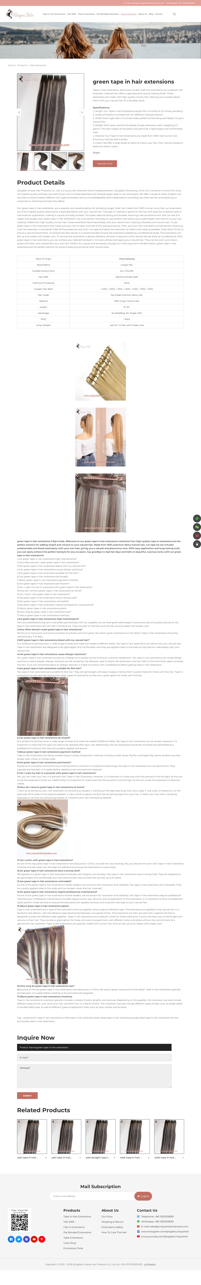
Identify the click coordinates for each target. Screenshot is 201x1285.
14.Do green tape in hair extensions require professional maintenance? (55, 604)
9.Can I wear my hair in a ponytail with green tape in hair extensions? (55, 587)
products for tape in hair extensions (42, 1017)
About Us (142, 14)
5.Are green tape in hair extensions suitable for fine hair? (48, 572)
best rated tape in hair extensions (113, 1017)
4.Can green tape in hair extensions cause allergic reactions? (50, 569)
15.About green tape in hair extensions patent (42, 608)
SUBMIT (145, 1196)
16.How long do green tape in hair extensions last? (44, 611)
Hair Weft (71, 14)
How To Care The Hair (114, 1232)
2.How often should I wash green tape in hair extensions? (48, 562)
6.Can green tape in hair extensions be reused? (42, 576)
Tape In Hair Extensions (54, 14)
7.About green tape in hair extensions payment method (47, 580)
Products (22, 65)
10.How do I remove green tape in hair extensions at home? (49, 590)
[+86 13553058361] (197, 518)
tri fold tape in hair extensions (78, 1017)
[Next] (82, 112)
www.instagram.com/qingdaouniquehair (165, 1231)
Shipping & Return (112, 1221)
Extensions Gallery (112, 1227)
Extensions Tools (73, 1248)
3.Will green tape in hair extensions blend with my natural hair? (51, 565)
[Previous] (19, 112)
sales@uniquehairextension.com (147, 3)
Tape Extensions (128, 14)
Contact (158, 14)
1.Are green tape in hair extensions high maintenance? (47, 558)
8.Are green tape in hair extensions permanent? (43, 583)
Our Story (107, 1216)
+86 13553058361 (186, 3)
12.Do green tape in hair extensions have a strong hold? (47, 597)
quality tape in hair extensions (38, 1021)
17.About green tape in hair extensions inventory (43, 615)
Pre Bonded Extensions (108, 14)
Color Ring (69, 1242)
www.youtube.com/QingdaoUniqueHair (164, 1236)
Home (11, 65)
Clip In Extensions (86, 14)
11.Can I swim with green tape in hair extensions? (43, 594)
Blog (151, 14)
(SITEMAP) (150, 1264)
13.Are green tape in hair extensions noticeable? (43, 601)
